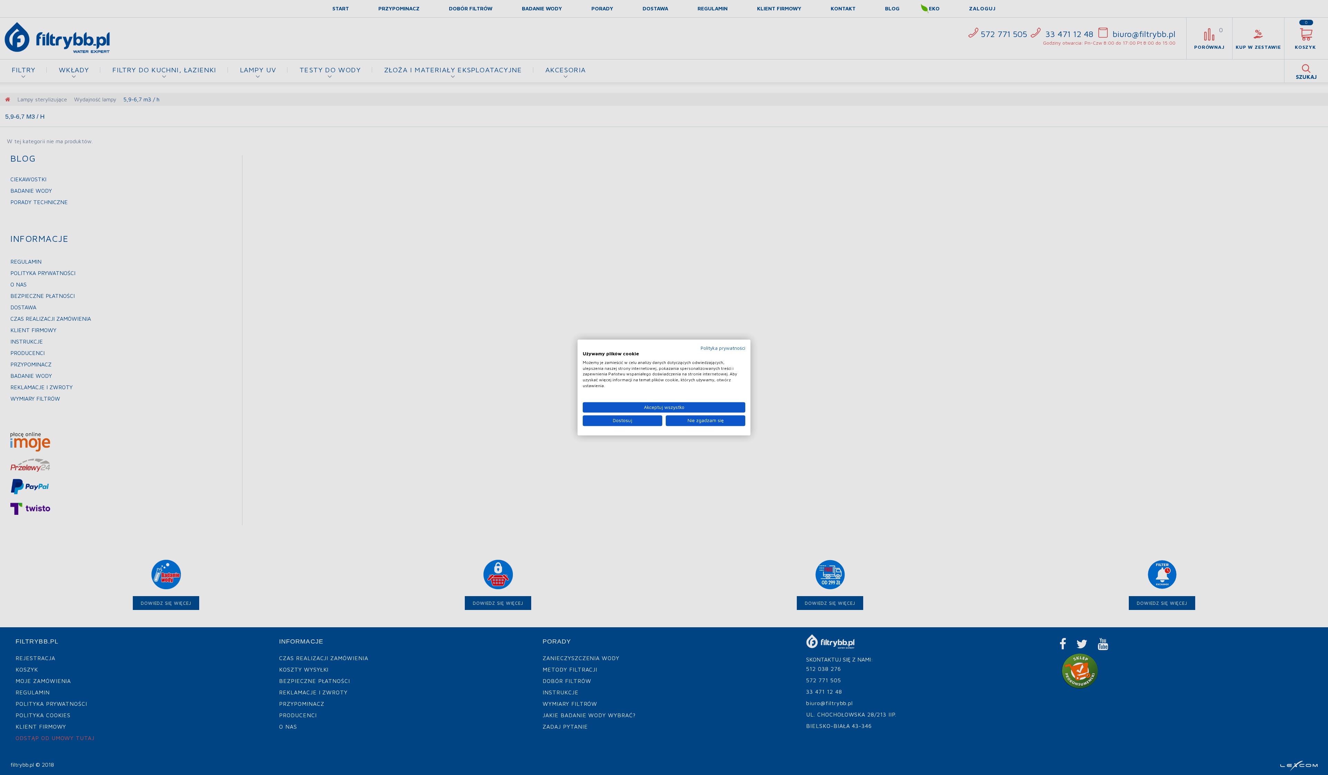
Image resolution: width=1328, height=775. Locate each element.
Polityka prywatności (723, 348)
